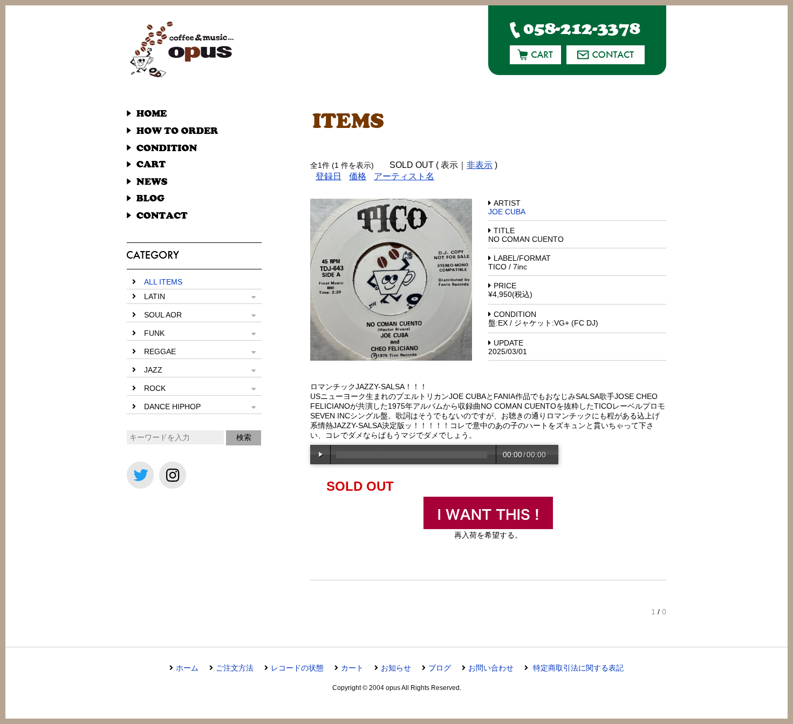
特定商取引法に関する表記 (577, 668)
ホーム (187, 668)
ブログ (439, 668)
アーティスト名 (404, 176)
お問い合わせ (491, 668)
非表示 (480, 165)
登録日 (328, 176)
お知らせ (396, 668)
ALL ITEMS (163, 282)
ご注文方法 (235, 668)
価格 (357, 176)
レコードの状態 (297, 668)
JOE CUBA (506, 211)
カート (352, 668)
